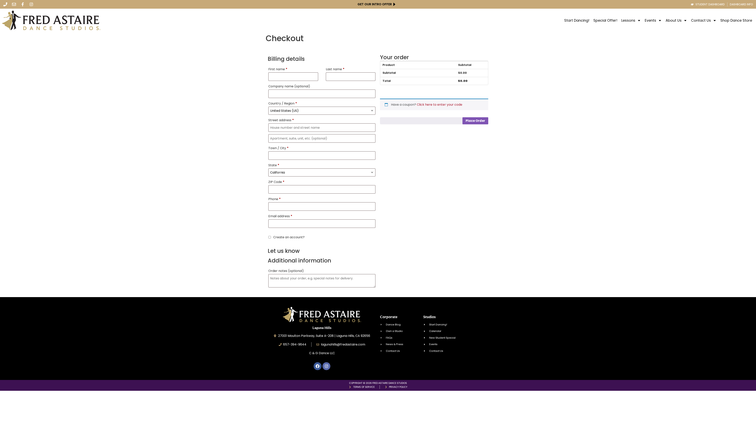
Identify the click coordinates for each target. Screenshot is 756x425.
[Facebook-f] (22, 4)
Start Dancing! (576, 20)
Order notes (286, 271)
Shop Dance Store (736, 20)
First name (277, 69)
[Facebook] (317, 366)
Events (650, 20)
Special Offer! (605, 20)
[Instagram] (31, 4)
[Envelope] (14, 4)
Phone (274, 199)
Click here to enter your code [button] (439, 104)
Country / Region (282, 103)
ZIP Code (276, 182)
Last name (335, 69)
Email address (280, 216)
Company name (289, 86)
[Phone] (5, 4)
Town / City (278, 148)
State (273, 165)
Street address (281, 120)
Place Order (475, 120)
